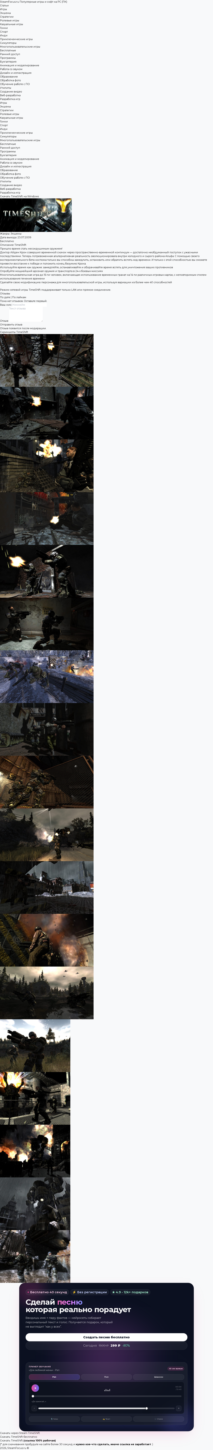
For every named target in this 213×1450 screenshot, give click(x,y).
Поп (106, 1377)
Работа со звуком (11, 69)
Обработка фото (10, 80)
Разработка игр (10, 99)
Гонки (4, 28)
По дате (5, 297)
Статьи (4, 5)
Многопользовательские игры (20, 46)
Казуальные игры (11, 24)
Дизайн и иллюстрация (15, 72)
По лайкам (19, 297)
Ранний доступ (10, 54)
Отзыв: (4, 320)
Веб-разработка (10, 95)
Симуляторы (8, 42)
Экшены (5, 13)
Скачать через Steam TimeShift (20, 1433)
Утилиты (5, 87)
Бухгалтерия (8, 61)
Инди (3, 35)
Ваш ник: (6, 304)
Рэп (54, 1377)
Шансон (158, 1377)
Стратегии (7, 16)
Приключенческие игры (16, 39)
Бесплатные (8, 50)
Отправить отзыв (11, 324)
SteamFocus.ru (33, 1)
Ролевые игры (9, 20)
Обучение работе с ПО (15, 84)
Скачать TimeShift (11, 1440)
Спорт (4, 31)
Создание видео (11, 91)
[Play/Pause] (35, 1388)
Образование (9, 76)
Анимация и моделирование (19, 65)
